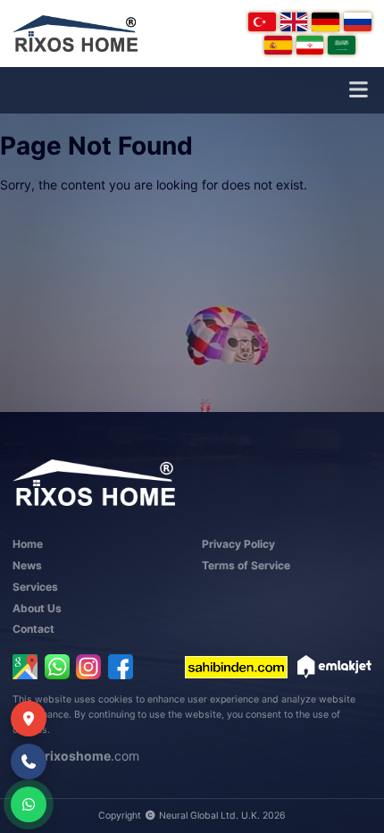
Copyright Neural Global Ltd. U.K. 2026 (191, 815)
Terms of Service (246, 565)
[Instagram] (88, 666)
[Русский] (357, 22)
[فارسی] (310, 45)
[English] (294, 22)
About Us (37, 608)
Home (28, 544)
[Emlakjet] (334, 666)
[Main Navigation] (358, 90)
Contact (33, 628)
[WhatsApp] (57, 666)
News (27, 565)
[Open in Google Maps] (25, 666)
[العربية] (341, 45)
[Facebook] (120, 666)
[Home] (75, 33)
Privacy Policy (238, 544)
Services (35, 586)
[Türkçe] (262, 22)
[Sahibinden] (236, 666)
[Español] (278, 45)
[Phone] (28, 761)
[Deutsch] (325, 22)
